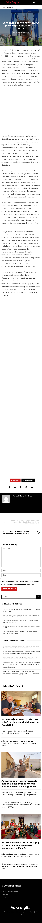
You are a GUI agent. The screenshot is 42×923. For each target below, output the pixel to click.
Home (3, 7)
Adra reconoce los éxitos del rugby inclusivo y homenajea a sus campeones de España (20, 845)
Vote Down (29, 480)
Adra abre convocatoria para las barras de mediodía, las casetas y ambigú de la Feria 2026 (18, 743)
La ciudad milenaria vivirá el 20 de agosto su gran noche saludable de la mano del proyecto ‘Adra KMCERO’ (20, 804)
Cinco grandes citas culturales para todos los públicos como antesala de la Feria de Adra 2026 (19, 866)
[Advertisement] (21, 111)
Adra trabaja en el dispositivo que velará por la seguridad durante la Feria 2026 (20, 722)
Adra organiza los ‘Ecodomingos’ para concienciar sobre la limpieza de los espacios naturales (25, 522)
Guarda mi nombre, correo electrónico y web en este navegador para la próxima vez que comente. (20, 583)
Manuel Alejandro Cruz (22, 496)
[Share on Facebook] (9, 487)
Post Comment (9, 589)
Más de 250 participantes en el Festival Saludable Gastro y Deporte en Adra (17, 732)
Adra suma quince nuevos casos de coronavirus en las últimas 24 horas (16, 532)
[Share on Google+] (20, 487)
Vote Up (16, 480)
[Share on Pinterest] (26, 487)
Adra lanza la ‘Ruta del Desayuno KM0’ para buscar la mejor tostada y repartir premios (19, 793)
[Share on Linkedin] (32, 487)
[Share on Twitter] (15, 487)
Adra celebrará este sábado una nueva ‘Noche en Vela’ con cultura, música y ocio (20, 855)
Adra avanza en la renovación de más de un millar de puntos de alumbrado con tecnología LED (19, 784)
